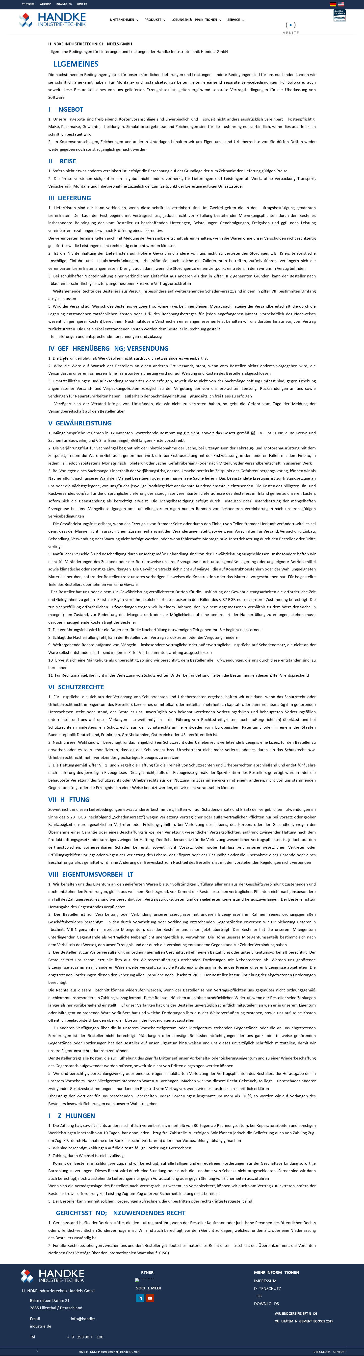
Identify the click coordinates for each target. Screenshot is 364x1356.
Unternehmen (122, 20)
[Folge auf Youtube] (150, 1298)
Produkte (153, 20)
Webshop (45, 4)
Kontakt (82, 4)
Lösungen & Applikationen (194, 20)
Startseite (28, 4)
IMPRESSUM (265, 1281)
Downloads (64, 4)
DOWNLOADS (266, 1304)
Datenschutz (267, 1288)
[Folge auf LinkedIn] (140, 1298)
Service (234, 20)
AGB (258, 1296)
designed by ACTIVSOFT (329, 1352)
